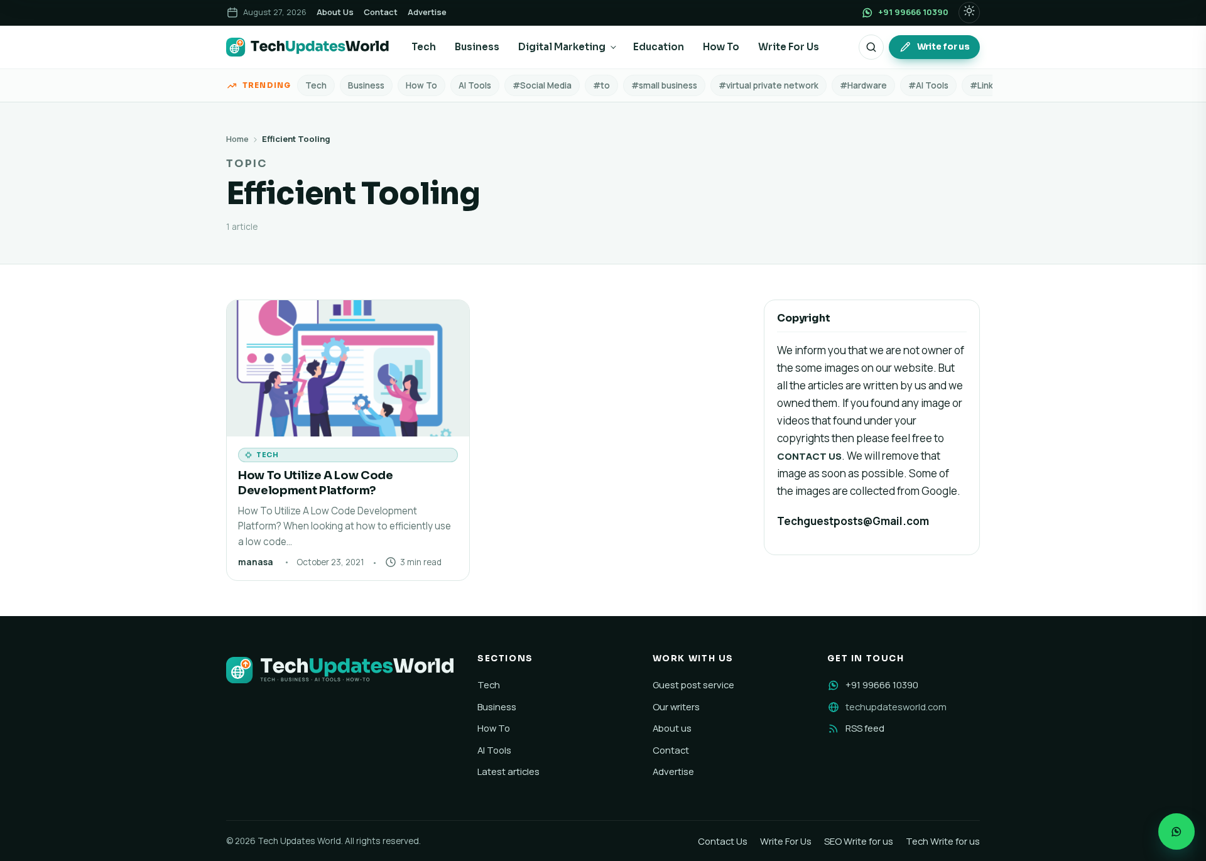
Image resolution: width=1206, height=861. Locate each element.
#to (601, 85)
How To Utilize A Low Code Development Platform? (315, 482)
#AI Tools (928, 85)
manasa (255, 562)
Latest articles (508, 771)
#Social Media (542, 85)
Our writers (676, 706)
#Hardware (863, 85)
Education (658, 47)
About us (672, 728)
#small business (664, 85)
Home (237, 138)
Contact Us (722, 841)
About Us (335, 12)
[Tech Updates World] (307, 47)
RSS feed (864, 728)
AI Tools (475, 85)
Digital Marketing (562, 47)
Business (477, 47)
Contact (381, 12)
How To (721, 47)
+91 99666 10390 (881, 684)
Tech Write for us (943, 841)
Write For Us (788, 47)
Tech (423, 47)
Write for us (943, 46)
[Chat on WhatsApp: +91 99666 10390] (1176, 831)
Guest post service (693, 684)
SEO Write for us (858, 841)
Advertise (427, 12)
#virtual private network (768, 85)
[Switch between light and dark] (969, 12)
